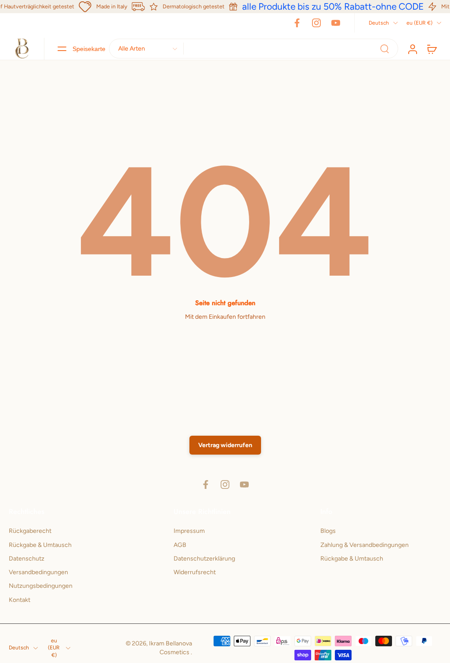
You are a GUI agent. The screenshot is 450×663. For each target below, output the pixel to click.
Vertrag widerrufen (225, 445)
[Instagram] (316, 23)
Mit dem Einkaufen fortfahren (225, 317)
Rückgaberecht (30, 531)
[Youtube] (335, 23)
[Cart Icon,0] (431, 49)
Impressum (189, 531)
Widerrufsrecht (195, 572)
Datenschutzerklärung (204, 558)
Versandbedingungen (38, 572)
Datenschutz (26, 558)
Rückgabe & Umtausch (40, 545)
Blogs (328, 531)
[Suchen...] (384, 49)
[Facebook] (297, 23)
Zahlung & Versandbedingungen (364, 545)
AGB (180, 545)
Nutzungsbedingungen (41, 586)
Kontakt (19, 600)
